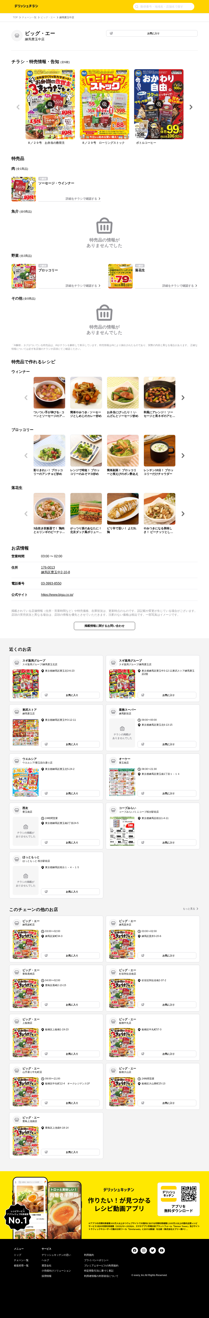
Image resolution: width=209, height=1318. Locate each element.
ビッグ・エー (48, 17)
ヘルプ (45, 1260)
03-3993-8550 (51, 583)
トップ (17, 1255)
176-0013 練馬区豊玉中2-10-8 (55, 570)
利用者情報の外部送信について (101, 1276)
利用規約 (89, 1255)
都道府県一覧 (21, 1265)
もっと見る (189, 908)
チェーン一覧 (29, 17)
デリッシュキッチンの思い (56, 1255)
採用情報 (46, 1276)
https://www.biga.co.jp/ (57, 594)
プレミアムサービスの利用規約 (101, 1265)
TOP (15, 17)
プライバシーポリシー (96, 1260)
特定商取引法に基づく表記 (98, 1270)
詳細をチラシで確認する (81, 198)
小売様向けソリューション (56, 1270)
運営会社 (46, 1265)
